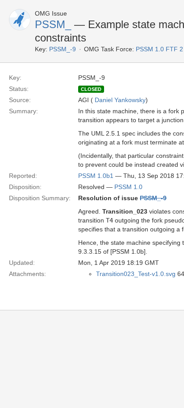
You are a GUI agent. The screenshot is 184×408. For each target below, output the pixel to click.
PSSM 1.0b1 (95, 175)
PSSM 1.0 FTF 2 (159, 49)
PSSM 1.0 (128, 186)
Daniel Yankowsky (120, 99)
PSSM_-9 (62, 49)
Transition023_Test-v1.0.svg (136, 273)
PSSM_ (53, 24)
